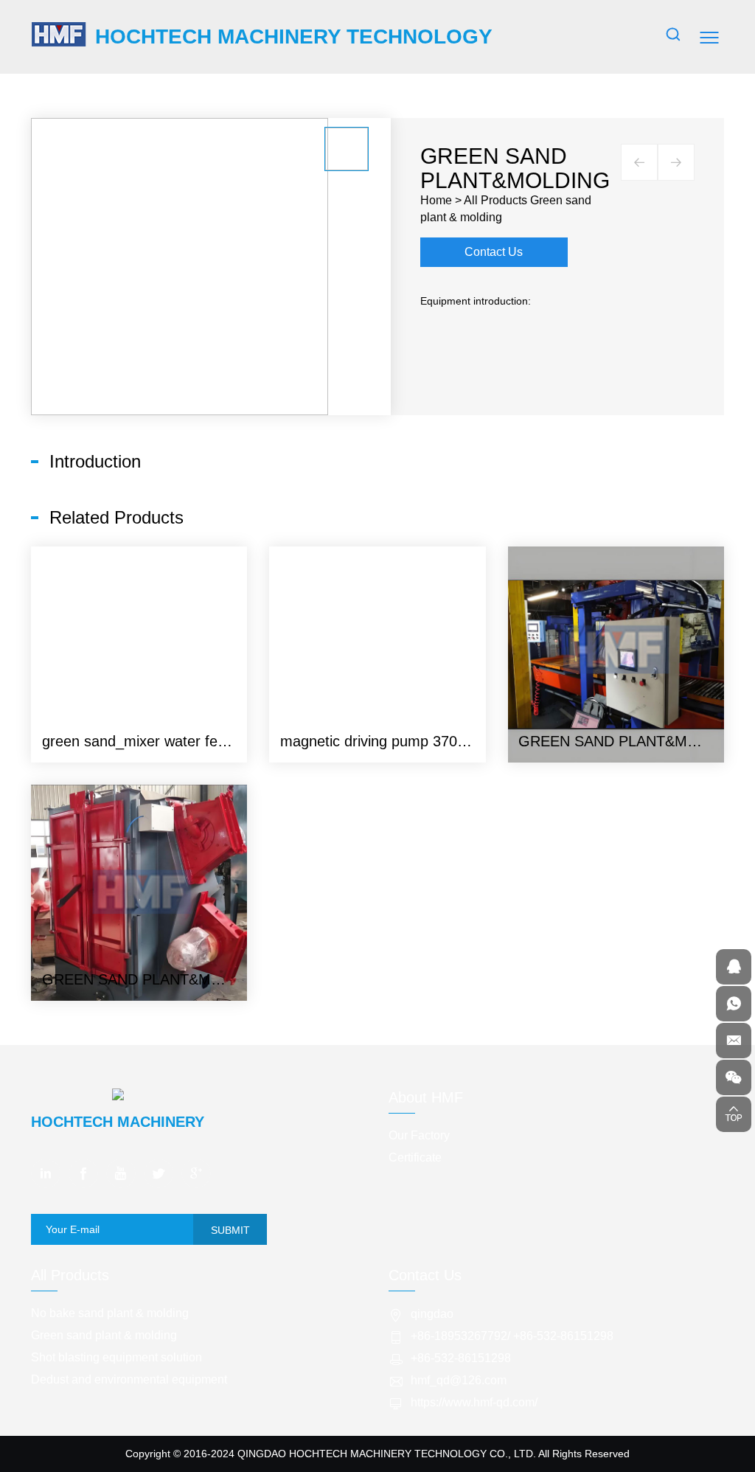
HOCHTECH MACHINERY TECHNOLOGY (294, 36)
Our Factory (419, 1135)
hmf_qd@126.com (459, 1380)
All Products (495, 200)
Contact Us (494, 252)
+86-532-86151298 (563, 1336)
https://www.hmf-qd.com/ (474, 1402)
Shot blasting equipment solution (116, 1357)
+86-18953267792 (459, 1336)
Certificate (415, 1157)
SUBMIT (230, 1230)
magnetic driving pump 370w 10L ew (399, 741)
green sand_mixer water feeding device (170, 741)
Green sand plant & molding (104, 1335)
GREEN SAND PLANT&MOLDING (631, 741)
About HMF (426, 1097)
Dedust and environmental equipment (129, 1379)
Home (436, 200)
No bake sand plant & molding (110, 1313)
